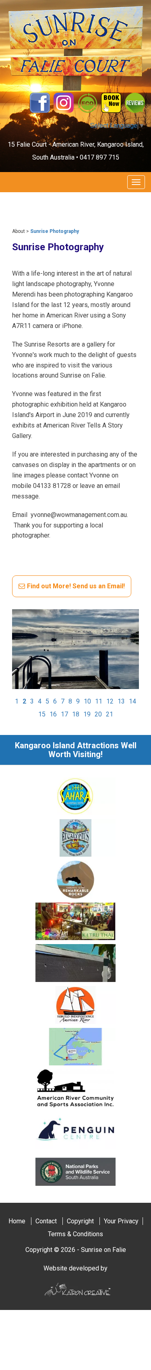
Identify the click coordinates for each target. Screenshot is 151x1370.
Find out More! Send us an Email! (76, 586)
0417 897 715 (99, 157)
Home (16, 1221)
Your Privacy (121, 1221)
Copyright (80, 1221)
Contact (46, 1221)
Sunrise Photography (54, 231)
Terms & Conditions (75, 1234)
